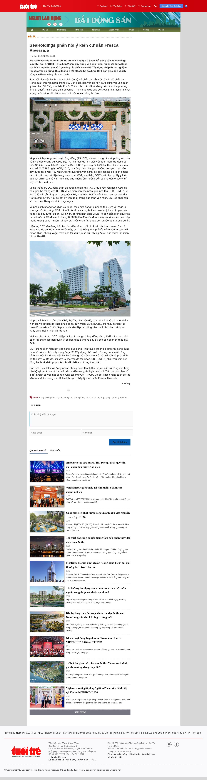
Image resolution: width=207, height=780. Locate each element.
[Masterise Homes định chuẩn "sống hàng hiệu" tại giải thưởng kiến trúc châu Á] (47, 572)
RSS (120, 757)
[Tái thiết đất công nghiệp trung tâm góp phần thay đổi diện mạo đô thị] (47, 547)
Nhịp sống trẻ (117, 733)
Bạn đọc (196, 733)
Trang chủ (9, 733)
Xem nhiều (31, 733)
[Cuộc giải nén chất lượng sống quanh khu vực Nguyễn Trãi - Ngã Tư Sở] (47, 522)
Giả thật (187, 733)
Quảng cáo (145, 6)
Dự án (45, 30)
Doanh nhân (114, 30)
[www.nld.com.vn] (32, 29)
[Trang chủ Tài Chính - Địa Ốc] (42, 19)
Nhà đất (167, 733)
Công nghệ (91, 733)
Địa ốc (32, 36)
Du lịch (105, 733)
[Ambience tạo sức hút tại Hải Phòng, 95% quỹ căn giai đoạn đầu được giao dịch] (47, 471)
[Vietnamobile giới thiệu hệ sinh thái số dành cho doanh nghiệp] (47, 496)
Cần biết (131, 6)
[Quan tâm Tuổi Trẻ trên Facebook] (176, 744)
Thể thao (147, 733)
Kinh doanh (79, 733)
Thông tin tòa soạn (57, 757)
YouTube (117, 6)
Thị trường (61, 30)
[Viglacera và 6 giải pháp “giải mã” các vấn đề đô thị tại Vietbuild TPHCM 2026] (47, 697)
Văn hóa (130, 733)
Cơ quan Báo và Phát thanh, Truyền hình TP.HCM (72, 759)
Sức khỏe (177, 733)
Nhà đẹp (79, 30)
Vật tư (161, 30)
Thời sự (48, 733)
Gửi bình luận (120, 442)
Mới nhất (55, 450)
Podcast (104, 6)
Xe (99, 733)
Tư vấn (131, 30)
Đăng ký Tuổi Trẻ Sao (171, 6)
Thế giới (57, 733)
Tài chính (96, 30)
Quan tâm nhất (38, 450)
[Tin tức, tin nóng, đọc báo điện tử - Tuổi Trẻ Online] (28, 6)
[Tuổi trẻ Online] (26, 751)
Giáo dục (157, 733)
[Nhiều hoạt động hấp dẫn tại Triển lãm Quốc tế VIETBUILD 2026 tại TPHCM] (47, 647)
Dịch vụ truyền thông (117, 754)
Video (40, 733)
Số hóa (146, 30)
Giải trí (138, 733)
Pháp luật (67, 733)
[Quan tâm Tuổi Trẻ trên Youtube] (169, 744)
